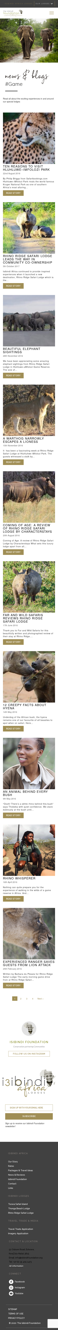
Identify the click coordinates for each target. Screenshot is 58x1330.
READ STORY (15, 193)
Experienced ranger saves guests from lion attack (29, 963)
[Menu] (51, 13)
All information (16, 1266)
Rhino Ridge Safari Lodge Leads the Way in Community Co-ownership (27, 259)
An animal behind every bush (25, 793)
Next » (40, 998)
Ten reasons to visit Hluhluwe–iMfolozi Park (26, 168)
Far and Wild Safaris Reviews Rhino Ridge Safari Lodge (23, 618)
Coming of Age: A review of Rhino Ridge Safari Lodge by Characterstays (27, 528)
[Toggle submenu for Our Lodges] (52, 3)
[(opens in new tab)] (29, 1028)
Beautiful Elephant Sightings (21, 350)
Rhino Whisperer (19, 878)
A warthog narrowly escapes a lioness (23, 440)
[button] (29, 1116)
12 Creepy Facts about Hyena (24, 706)
